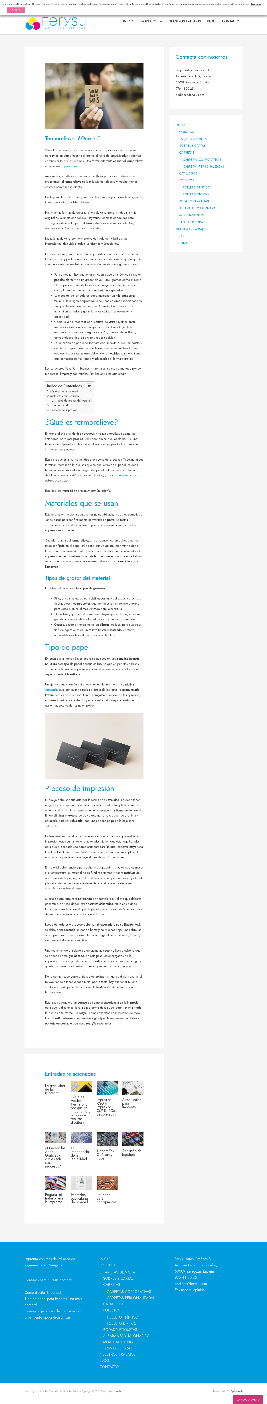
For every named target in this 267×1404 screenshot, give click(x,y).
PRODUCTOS (185, 132)
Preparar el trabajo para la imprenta (54, 1198)
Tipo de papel (59, 405)
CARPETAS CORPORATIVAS (202, 159)
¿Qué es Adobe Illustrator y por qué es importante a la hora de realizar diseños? (80, 1109)
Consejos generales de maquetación (53, 1311)
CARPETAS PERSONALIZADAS (204, 166)
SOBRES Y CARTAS (192, 145)
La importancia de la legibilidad (80, 1154)
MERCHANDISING (192, 215)
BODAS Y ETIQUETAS (194, 201)
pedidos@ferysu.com (191, 1283)
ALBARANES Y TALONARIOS (198, 208)
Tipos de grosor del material (73, 401)
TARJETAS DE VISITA (193, 139)
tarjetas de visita (125, 475)
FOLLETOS (186, 180)
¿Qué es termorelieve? (64, 391)
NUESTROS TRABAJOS (191, 229)
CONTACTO (184, 243)
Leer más (256, 4)
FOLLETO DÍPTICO (196, 194)
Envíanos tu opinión (190, 1290)
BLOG (180, 236)
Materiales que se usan (64, 396)
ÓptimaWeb (236, 1391)
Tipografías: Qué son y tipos (106, 1154)
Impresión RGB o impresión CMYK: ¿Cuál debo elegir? (107, 1107)
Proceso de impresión (63, 410)
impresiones (69, 166)
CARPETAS (186, 152)
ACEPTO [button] (16, 10)
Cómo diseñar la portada (43, 1292)
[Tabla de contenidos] (89, 386)
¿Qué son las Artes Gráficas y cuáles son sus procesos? (55, 1157)
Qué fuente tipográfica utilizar (48, 1317)
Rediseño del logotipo (132, 1152)
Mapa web (115, 1391)
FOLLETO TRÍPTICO (196, 187)
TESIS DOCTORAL (191, 222)
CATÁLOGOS (188, 173)
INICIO (180, 125)
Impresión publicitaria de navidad (79, 1198)
